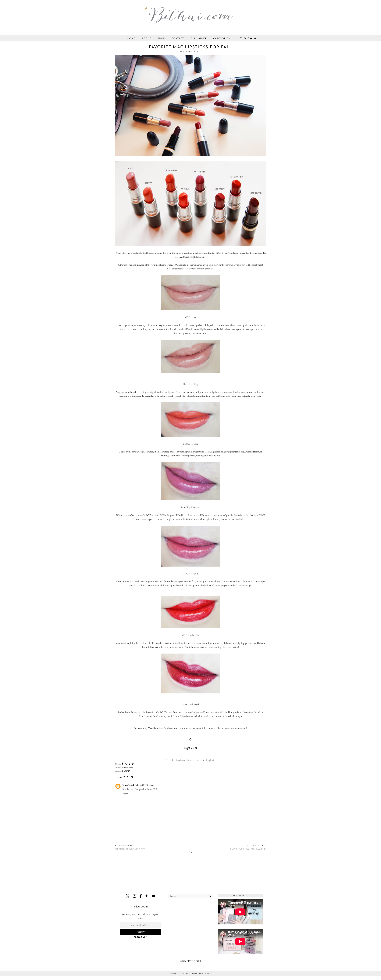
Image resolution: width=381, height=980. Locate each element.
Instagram (199, 760)
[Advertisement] (190, 874)
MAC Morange (190, 443)
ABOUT (146, 38)
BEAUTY (126, 770)
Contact (178, 38)
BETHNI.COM (194, 961)
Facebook (180, 760)
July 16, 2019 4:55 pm (144, 784)
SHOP (161, 38)
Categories (221, 38)
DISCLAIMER (198, 38)
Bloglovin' (211, 760)
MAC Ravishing (190, 384)
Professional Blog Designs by (190, 973)
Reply (125, 793)
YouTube (170, 760)
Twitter (189, 760)
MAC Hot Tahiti (190, 573)
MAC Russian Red (191, 635)
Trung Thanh (128, 784)
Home (131, 38)
